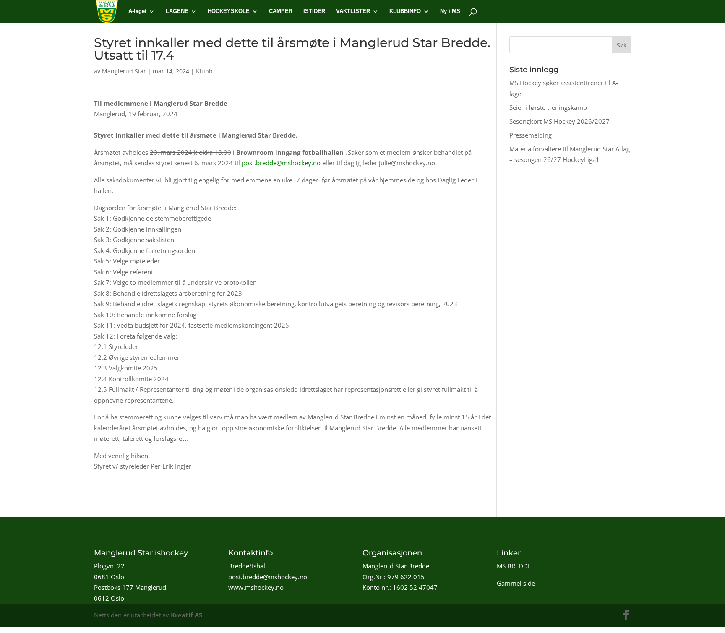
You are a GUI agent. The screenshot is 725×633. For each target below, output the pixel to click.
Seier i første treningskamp (548, 107)
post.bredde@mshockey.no (281, 163)
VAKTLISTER (353, 11)
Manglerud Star (124, 71)
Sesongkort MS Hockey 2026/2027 (559, 121)
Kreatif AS (186, 615)
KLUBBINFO (405, 11)
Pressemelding (530, 135)
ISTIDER (314, 11)
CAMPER (280, 11)
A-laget (137, 11)
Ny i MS (450, 11)
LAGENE (177, 11)
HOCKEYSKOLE (229, 11)
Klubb (204, 71)
